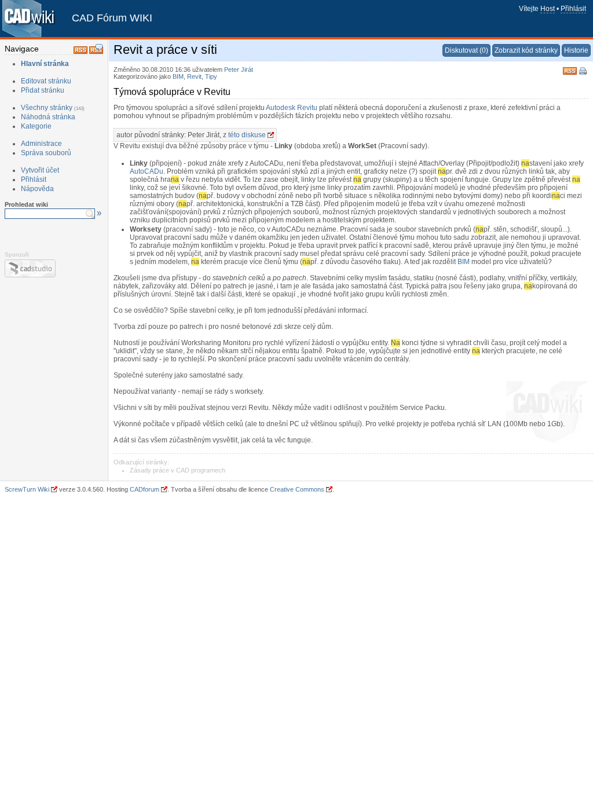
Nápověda (37, 189)
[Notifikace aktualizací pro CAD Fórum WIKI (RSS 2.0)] (80, 51)
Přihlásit (573, 9)
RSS (570, 70)
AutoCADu (146, 171)
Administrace (41, 144)
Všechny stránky (46, 108)
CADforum (144, 489)
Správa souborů (46, 153)
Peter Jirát (238, 69)
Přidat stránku (42, 90)
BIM (178, 76)
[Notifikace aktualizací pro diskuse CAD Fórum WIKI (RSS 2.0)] (96, 51)
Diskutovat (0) (466, 50)
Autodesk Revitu (291, 108)
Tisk (583, 71)
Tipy (211, 76)
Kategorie (36, 126)
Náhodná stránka (48, 117)
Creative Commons (297, 489)
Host (547, 9)
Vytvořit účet (40, 170)
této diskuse (247, 135)
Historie (576, 50)
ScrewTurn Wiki (27, 489)
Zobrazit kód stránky (526, 50)
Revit (194, 76)
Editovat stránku (46, 81)
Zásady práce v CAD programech (177, 470)
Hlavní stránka (45, 64)
